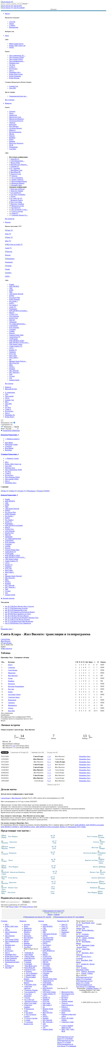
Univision (12, 329)
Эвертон (12, 123)
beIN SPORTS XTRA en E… (19, 342)
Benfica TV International (68, 827)
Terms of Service (27, 907)
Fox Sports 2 (13, 305)
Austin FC (14, 213)
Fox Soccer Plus (14, 297)
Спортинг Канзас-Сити (28, 1023)
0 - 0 (49, 781)
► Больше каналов (7, 598)
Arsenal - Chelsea (87, 973)
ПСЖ (11, 145)
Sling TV (64, 924)
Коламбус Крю (16, 185)
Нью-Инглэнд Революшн (29, 959)
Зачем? (34, 902)
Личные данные (67, 1001)
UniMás (12, 331)
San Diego (29, 1012)
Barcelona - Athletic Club (82, 927)
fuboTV (12, 312)
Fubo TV (64, 926)
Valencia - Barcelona (88, 971)
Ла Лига (12, 65)
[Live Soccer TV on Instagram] (85, 986)
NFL (67, 1029)
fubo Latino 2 (13, 357)
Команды (8, 103)
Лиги (7, 35)
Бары (63, 1012)
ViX (10, 378)
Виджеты (64, 997)
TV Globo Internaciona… (17, 324)
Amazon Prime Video (16, 335)
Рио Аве (11, 689)
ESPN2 (11, 296)
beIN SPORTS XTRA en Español (47, 827)
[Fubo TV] (5, 491)
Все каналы (9, 383)
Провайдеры (65, 1011)
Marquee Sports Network (13, 576)
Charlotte (28, 962)
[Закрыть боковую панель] (2, 627)
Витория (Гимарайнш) (16, 686)
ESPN (11, 290)
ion (10, 359)
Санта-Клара (5, 639)
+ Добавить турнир (12, 458)
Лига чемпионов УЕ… (17, 55)
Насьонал (11, 684)
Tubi (10, 374)
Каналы (8, 222)
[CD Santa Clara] (6, 643)
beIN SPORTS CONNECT (10, 827)
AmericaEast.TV (14, 337)
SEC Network (14, 370)
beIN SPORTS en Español (14, 525)
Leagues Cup (13, 86)
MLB (63, 1031)
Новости (8, 387)
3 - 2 (49, 767)
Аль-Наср (12, 149)
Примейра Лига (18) (37, 752)
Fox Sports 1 (13, 301)
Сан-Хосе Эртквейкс (18, 194)
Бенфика (12, 137)
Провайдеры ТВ (63, 921)
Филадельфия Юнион (19, 181)
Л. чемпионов (10, 392)
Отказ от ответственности (67, 1004)
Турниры (4, 454)
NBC (11, 292)
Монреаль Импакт (17, 183)
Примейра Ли (10, 415)
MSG (11, 365)
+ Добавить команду (12, 439)
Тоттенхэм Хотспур (16, 121)
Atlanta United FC (17, 179)
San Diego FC (16, 208)
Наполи (12, 136)
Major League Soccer (16, 44)
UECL (7, 398)
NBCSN (12, 320)
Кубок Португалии (16, 74)
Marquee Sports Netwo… (48, 1010)
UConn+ (12, 376)
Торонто (14, 176)
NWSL (11, 47)
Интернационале (15, 132)
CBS (10, 288)
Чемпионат (7, 427)
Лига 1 (11, 70)
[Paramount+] (31, 491)
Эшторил (11, 703)
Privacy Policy (14, 907)
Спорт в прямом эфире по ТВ (67, 1026)
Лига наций (9, 396)
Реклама (64, 999)
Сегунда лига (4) (52, 752)
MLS (6, 402)
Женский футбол (11, 389)
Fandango (12, 352)
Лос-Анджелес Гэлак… (19, 209)
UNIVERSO (13, 326)
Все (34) (4, 752)
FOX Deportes (14, 327)
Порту (11, 139)
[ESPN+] (46, 491)
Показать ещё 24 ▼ (53, 784)
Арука (10, 678)
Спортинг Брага (14, 697)
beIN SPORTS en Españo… (18, 311)
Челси (11, 113)
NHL (72, 1029)
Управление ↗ (13, 435)
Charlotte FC (15, 166)
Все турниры (9, 100)
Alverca (10, 708)
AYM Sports (13, 339)
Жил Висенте (5, 641)
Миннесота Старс (17, 206)
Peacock (12, 333)
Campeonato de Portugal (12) (19, 752)
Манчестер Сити (15, 117)
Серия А (12, 67)
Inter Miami (29, 954)
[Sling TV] (13, 491)
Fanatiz (11, 284)
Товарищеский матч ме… (18, 96)
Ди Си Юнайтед (17, 178)
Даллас (13, 196)
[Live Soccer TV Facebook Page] (85, 979)
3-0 (14, 746)
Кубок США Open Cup (17, 45)
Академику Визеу (14, 694)
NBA (63, 1029)
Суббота (12, 25)
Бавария (12, 141)
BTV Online (81, 827)
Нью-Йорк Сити (16, 170)
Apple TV (12, 307)
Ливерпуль (13, 115)
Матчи (7, 13)
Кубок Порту (9, 417)
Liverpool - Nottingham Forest (82, 935)
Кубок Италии (14, 78)
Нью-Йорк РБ (15, 172)
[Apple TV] (21, 491)
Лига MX (12, 88)
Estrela (10, 692)
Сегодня (12, 22)
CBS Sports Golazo (15, 344)
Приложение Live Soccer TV (67, 995)
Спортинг (11, 667)
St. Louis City (29, 999)
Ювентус (12, 130)
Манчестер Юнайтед (16, 119)
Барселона (13, 124)
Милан (11, 134)
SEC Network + (14, 372)
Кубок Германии (15, 76)
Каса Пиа (11, 711)
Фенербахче (13, 147)
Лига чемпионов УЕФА (13, 470)
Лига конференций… (16, 61)
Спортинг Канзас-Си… (19, 215)
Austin (28, 1020)
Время (16, 427)
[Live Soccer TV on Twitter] (85, 983)
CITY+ (11, 348)
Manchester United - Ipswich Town (85, 946)
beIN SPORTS (14, 286)
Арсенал (12, 111)
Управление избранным (11, 430)
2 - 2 (49, 773)
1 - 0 (49, 756)
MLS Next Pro (14, 363)
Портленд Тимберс (17, 204)
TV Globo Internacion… (47, 966)
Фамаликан (12, 700)
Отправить (26, 902)
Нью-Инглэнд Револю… (19, 164)
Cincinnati (28, 964)
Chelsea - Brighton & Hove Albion (85, 939)
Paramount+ (13, 309)
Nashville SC (15, 159)
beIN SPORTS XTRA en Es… (15, 557)
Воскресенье (13, 27)
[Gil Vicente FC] (6, 648)
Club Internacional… (17, 161)
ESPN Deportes (14, 299)
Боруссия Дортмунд (16, 143)
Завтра (11, 23)
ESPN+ (11, 303)
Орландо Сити (16, 174)
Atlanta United (31, 975)
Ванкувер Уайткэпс (18, 189)
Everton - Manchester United (82, 969)
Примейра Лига (14, 72)
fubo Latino (13, 355)
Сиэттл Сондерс (17, 211)
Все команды (9, 219)
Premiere (12, 369)
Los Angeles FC (16, 193)
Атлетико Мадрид (15, 128)
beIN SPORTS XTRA (16, 341)
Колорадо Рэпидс (17, 200)
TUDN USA (13, 314)
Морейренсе (12, 705)
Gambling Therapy (92, 988)
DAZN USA (13, 318)
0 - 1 (49, 762)
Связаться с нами (67, 1022)
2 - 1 (49, 764)
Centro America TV (15, 346)
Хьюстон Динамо (17, 191)
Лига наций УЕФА (16, 59)
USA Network (14, 316)
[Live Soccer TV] (7, 2)
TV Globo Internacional (13, 538)
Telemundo (13, 322)
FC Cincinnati (15, 168)
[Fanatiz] (39, 491)
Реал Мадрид (13, 126)
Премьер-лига (14, 63)
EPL (6, 405)
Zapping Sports (14, 380)
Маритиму (12, 673)
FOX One (12, 354)
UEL (6, 394)
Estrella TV (13, 350)
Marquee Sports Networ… (18, 361)
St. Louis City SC (16, 198)
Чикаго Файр (15, 163)
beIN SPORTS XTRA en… (48, 989)
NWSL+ (12, 367)
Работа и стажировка (65, 1008)
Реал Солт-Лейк (16, 202)
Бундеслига (13, 69)
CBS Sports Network (16, 294)
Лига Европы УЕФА (16, 57)
